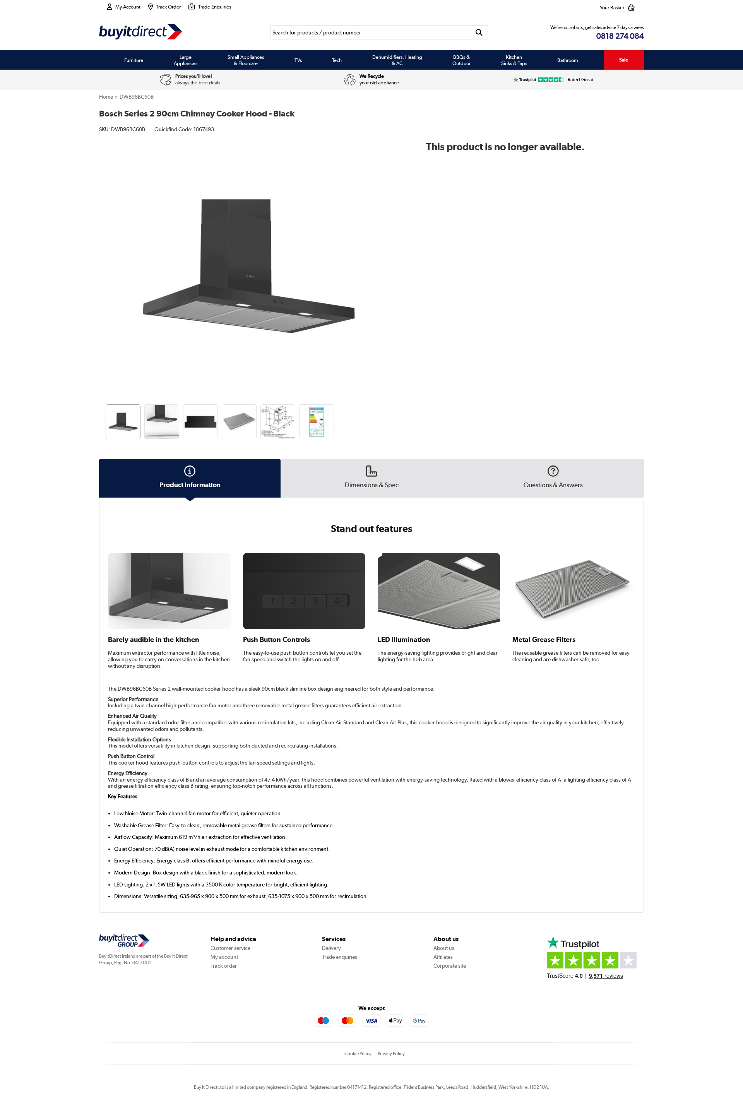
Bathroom (567, 60)
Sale (623, 60)
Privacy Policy (391, 1053)
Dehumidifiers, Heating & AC (397, 60)
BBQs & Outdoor (461, 60)
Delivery (331, 948)
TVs (298, 60)
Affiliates (443, 957)
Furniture (133, 60)
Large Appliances (185, 60)
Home (106, 97)
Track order (224, 966)
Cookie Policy (358, 1053)
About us (443, 948)
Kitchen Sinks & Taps (514, 60)
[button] (393, 257)
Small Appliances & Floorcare (246, 60)
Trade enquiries (339, 957)
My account (224, 957)
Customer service (230, 948)
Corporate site (449, 966)
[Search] (479, 32)
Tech (337, 60)
